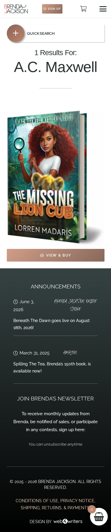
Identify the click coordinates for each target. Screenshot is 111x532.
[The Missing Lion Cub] (55, 178)
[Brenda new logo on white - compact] (16, 8)
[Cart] (83, 9)
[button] (103, 8)
